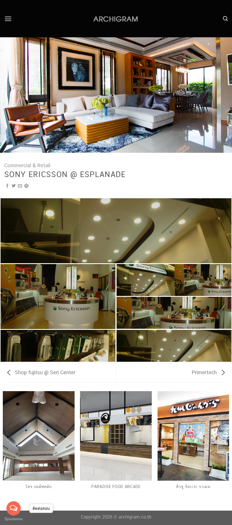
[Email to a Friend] (20, 186)
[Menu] (8, 18)
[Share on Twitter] (14, 186)
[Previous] (12, 94)
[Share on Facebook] (7, 186)
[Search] (225, 19)
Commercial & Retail (27, 165)
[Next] (220, 94)
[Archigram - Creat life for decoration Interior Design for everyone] (116, 18)
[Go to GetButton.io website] (14, 519)
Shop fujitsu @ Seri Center (45, 372)
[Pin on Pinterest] (26, 186)
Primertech (205, 372)
